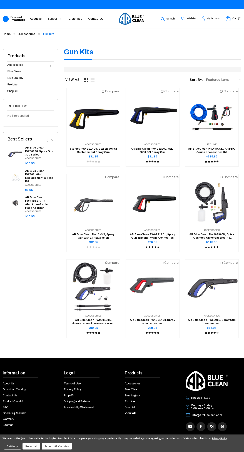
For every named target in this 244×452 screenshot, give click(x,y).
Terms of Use (72, 383)
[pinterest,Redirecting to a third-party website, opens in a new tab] (222, 426)
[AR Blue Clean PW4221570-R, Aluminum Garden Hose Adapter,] (15, 203)
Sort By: (196, 79)
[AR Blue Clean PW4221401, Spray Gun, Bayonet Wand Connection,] (152, 201)
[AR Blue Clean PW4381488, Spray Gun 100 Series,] (152, 286)
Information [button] (14, 373)
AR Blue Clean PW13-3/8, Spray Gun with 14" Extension (93, 236)
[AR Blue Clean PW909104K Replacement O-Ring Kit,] (15, 176)
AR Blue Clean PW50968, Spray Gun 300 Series (39, 151)
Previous (47, 141)
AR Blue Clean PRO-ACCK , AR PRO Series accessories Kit (211, 150)
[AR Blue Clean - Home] (131, 18)
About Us (8, 383)
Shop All (12, 91)
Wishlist (191, 18)
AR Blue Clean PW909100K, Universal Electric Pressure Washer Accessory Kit (93, 321)
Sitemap (8, 424)
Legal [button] (69, 373)
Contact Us (95, 18)
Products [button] (133, 373)
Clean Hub (75, 18)
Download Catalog (14, 389)
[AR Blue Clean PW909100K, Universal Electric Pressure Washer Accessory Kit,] (93, 286)
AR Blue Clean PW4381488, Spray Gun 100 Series (152, 321)
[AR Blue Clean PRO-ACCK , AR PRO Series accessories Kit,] (212, 115)
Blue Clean (14, 71)
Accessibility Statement (79, 407)
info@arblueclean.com (207, 415)
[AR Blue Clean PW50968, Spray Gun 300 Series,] (15, 153)
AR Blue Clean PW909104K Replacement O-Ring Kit (39, 176)
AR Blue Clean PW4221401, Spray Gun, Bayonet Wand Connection (152, 236)
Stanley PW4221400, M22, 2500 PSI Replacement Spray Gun (93, 150)
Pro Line (12, 84)
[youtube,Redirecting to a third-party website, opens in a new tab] (190, 426)
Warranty (8, 419)
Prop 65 (69, 395)
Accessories (15, 64)
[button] (15, 19)
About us (36, 18)
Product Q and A (13, 401)
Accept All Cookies (56, 446)
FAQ (5, 407)
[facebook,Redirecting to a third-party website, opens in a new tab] (200, 426)
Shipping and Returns (77, 401)
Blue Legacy (15, 77)
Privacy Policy (72, 389)
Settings (12, 446)
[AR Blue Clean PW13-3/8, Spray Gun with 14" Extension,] (93, 201)
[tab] (86, 79)
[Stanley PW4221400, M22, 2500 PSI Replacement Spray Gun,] (93, 115)
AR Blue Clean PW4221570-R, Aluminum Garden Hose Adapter (37, 202)
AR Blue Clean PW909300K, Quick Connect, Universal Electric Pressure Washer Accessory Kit (211, 236)
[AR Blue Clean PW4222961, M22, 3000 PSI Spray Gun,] (152, 115)
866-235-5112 (200, 397)
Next (52, 141)
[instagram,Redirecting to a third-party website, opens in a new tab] (211, 426)
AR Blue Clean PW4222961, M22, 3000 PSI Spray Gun (152, 150)
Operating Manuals (14, 413)
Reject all (31, 446)
